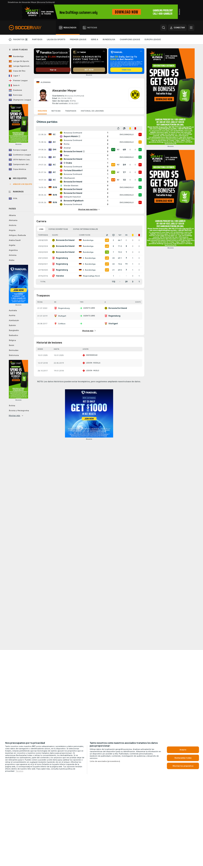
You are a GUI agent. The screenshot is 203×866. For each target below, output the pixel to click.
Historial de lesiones (92, 111)
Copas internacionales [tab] (85, 229)
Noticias (55, 111)
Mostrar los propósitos (183, 766)
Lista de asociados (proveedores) (105, 761)
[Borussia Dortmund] (135, 96)
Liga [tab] (41, 229)
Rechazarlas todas (182, 758)
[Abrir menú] (191, 27)
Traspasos (70, 111)
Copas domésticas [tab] (58, 229)
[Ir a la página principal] (27, 27)
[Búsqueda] (163, 27)
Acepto (183, 750)
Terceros (19, 771)
